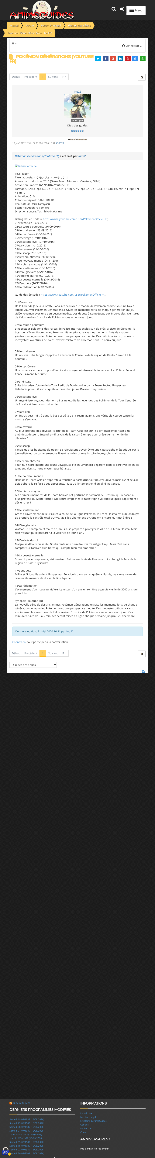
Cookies (84, 1124)
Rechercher (86, 1128)
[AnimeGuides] (41, 9)
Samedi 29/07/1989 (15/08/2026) (26, 1123)
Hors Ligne (77, 120)
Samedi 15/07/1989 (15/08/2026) (26, 1145)
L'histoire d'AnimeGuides (93, 1120)
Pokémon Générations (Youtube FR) (37, 156)
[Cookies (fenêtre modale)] (6, 1151)
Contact (84, 1132)
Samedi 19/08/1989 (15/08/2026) (26, 1119)
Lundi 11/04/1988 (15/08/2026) (25, 1134)
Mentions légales (89, 1117)
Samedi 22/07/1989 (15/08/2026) (26, 1149)
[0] (26, 166)
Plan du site (86, 1113)
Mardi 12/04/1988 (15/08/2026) (26, 1138)
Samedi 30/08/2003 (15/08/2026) (26, 1153)
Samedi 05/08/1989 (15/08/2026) (26, 1142)
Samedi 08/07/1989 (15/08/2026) (26, 1127)
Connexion (19, 642)
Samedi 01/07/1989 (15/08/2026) (26, 1130)
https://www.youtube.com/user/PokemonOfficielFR (74, 219)
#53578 (60, 143)
